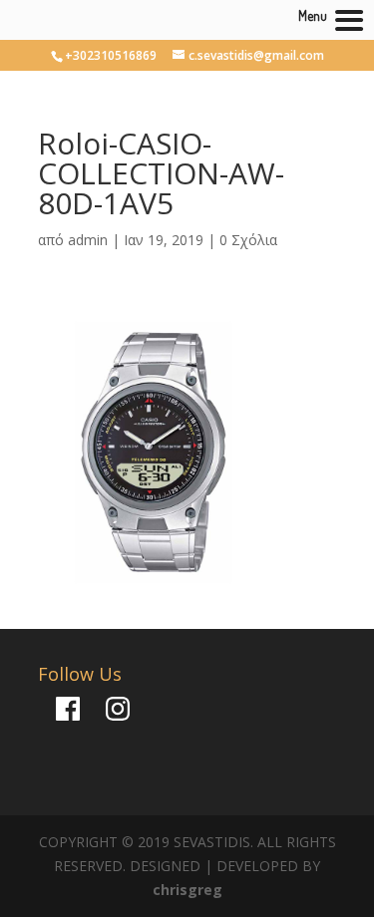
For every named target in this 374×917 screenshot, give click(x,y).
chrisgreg (187, 889)
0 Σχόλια (248, 239)
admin (88, 239)
